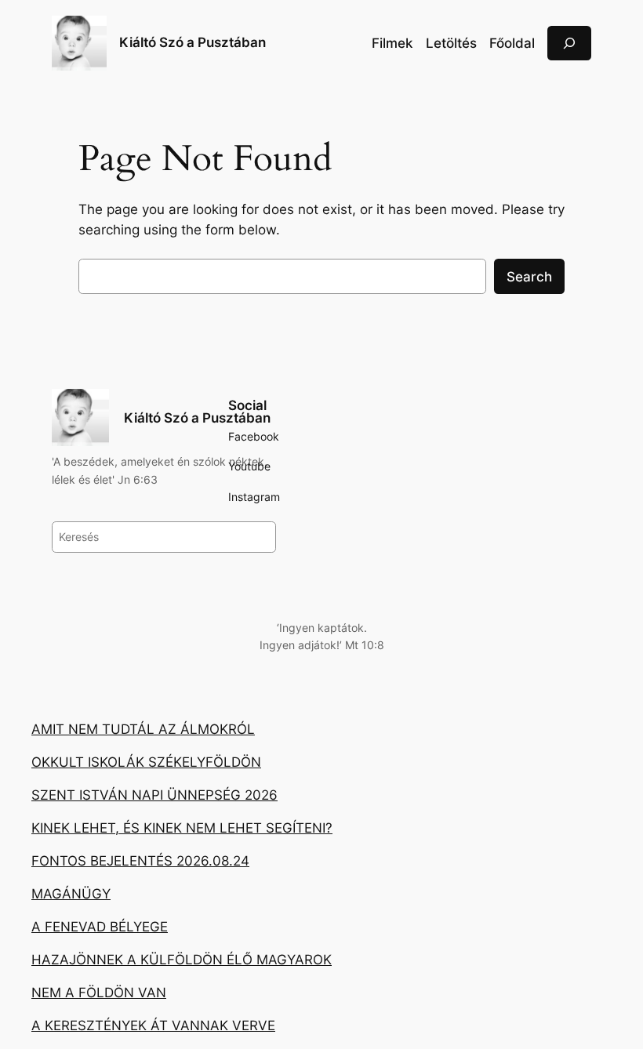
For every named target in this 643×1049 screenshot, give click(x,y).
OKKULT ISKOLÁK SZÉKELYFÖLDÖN (146, 762)
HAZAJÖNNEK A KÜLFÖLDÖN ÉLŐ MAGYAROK (181, 959)
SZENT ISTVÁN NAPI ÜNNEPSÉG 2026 (154, 795)
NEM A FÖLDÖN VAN (98, 992)
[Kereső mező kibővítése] (569, 43)
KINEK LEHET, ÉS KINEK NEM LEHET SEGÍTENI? (181, 828)
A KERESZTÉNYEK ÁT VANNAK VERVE (153, 1025)
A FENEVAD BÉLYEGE (99, 927)
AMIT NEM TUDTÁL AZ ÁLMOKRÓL (143, 729)
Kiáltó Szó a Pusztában (192, 42)
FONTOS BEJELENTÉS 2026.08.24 (140, 861)
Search (529, 277)
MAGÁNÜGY (71, 894)
